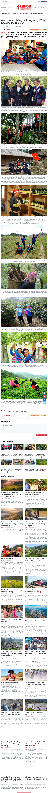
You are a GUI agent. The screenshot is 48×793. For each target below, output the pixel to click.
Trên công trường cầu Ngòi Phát (17, 470)
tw (44, 402)
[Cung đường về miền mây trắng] (41, 463)
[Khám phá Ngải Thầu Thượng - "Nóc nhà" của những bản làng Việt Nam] (12, 514)
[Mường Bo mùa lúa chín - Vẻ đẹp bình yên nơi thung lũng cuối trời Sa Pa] (12, 485)
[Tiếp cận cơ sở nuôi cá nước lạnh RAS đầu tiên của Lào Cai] (12, 705)
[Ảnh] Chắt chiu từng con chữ (5, 455)
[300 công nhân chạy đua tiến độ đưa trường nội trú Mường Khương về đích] (12, 643)
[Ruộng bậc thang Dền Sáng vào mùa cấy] (36, 705)
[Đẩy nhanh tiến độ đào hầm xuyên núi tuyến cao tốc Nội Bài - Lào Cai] (36, 769)
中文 (39, 1)
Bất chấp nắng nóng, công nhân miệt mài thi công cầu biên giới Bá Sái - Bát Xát (11, 779)
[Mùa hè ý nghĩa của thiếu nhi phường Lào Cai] (29, 463)
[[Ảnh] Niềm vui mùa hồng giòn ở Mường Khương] (41, 448)
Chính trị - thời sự (7, 13)
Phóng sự (41, 13)
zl (46, 1)
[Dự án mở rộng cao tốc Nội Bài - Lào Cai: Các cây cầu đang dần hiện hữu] (36, 514)
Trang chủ (2, 13)
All (46, 13)
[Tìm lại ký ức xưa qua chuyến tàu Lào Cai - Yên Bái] (36, 582)
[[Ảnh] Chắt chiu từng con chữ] (6, 448)
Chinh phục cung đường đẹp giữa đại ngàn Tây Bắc (35, 559)
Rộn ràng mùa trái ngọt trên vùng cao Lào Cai (34, 493)
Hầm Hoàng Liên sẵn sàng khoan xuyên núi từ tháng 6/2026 (10, 744)
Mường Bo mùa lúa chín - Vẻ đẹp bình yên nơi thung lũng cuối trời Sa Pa (11, 494)
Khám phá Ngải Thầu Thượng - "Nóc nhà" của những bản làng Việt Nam (12, 524)
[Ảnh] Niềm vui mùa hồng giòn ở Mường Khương (41, 456)
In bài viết (7, 29)
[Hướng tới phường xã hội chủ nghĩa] (36, 611)
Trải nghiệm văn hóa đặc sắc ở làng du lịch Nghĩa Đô (18, 456)
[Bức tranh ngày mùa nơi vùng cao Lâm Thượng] (12, 582)
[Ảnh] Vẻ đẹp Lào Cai (8, 558)
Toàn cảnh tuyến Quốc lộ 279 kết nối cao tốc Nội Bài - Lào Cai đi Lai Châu (36, 744)
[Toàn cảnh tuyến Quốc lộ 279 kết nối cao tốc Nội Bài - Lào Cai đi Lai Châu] (36, 734)
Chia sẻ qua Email (9, 29)
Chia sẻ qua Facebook (2, 29)
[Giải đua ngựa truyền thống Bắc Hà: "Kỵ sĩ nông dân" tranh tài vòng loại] (36, 675)
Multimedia (4, 17)
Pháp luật (28, 13)
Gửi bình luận (42, 435)
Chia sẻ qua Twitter (4, 29)
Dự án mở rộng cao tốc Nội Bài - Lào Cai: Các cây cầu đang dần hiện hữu (35, 524)
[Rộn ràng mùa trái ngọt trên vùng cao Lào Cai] (36, 485)
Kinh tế (13, 13)
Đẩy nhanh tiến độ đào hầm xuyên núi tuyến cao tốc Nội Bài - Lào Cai (36, 779)
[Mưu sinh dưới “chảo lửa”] (12, 675)
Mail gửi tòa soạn (3, 1)
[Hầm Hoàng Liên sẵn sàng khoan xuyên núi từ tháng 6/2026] (12, 734)
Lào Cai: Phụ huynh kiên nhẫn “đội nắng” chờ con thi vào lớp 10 (35, 653)
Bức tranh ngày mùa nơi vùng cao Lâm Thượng (11, 591)
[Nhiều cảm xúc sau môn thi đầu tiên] (12, 611)
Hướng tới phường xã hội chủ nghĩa (35, 621)
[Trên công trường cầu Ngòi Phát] (18, 463)
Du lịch (24, 13)
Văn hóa (20, 13)
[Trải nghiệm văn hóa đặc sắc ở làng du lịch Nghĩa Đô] (18, 448)
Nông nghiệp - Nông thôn (30, 716)
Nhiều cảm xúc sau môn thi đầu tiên (11, 620)
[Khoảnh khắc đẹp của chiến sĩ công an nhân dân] (6, 463)
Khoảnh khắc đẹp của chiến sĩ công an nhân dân (6, 471)
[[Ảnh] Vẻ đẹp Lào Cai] (12, 550)
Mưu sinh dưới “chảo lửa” (10, 683)
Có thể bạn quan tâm (8, 442)
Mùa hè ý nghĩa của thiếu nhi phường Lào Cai (29, 471)
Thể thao (33, 13)
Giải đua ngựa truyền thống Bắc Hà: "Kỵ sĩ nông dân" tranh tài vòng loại (35, 684)
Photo (10, 17)
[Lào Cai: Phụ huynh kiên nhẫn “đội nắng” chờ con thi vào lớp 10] (36, 643)
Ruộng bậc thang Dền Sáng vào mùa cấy (34, 713)
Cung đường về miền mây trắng (41, 470)
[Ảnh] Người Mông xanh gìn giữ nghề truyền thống (29, 456)
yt (44, 1)
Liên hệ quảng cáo (6, 1)
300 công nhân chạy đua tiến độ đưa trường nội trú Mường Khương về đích (11, 653)
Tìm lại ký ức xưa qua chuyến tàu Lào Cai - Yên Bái (35, 591)
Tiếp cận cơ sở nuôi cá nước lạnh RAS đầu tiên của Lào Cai (11, 713)
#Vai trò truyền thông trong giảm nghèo (16, 411)
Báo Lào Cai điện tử (24, 7)
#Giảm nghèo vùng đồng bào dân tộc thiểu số (18, 409)
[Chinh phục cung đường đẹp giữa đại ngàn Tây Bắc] (36, 550)
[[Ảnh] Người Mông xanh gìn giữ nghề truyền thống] (29, 448)
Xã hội (16, 13)
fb (42, 1)
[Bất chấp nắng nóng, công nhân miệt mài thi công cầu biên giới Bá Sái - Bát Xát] (12, 769)
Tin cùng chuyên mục (8, 476)
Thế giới (37, 13)
